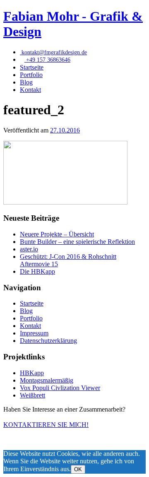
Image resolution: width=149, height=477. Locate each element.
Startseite (31, 67)
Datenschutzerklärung (48, 340)
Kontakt (30, 89)
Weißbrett (32, 395)
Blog (26, 82)
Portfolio (31, 74)
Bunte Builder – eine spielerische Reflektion (77, 241)
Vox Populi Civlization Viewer (60, 387)
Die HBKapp (37, 271)
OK (78, 469)
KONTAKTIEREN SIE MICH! (46, 424)
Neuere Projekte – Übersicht (57, 234)
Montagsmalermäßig (46, 380)
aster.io (29, 249)
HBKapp (32, 372)
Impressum (34, 333)
